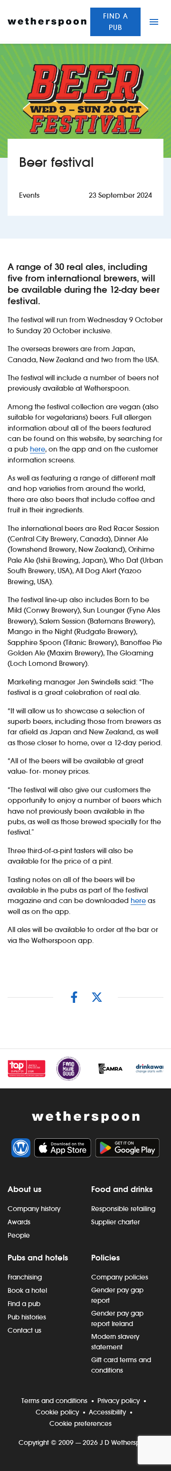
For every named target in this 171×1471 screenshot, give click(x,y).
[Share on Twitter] (97, 997)
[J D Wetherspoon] (47, 22)
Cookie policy (57, 1412)
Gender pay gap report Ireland (117, 1318)
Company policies (119, 1277)
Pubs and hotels (38, 1257)
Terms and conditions (54, 1400)
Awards (19, 1222)
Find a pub (115, 21)
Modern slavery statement (115, 1341)
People (19, 1235)
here (37, 448)
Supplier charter (115, 1222)
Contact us (24, 1330)
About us (24, 1189)
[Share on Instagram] (74, 997)
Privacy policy (118, 1400)
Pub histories (27, 1317)
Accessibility (107, 1412)
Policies (105, 1257)
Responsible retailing (123, 1208)
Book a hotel (27, 1290)
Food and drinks (121, 1189)
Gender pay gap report (117, 1295)
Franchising (25, 1277)
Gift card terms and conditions (121, 1365)
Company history (34, 1208)
